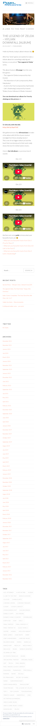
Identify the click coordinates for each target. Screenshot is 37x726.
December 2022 (7, 377)
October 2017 (7, 534)
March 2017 (6, 563)
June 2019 (6, 454)
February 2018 (7, 518)
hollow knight (25, 631)
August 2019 (6, 446)
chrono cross (9, 603)
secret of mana (22, 677)
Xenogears (7, 709)
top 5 (5, 691)
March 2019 (6, 466)
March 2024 (6, 357)
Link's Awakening (9, 638)
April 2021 (6, 401)
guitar (5, 631)
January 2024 (7, 361)
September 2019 (7, 442)
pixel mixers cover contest (14, 667)
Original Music (27, 660)
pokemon (7, 670)
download (27, 617)
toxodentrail (26, 691)
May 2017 (5, 554)
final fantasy (8, 624)
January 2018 (7, 522)
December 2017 (7, 526)
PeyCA (11, 663)
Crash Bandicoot (10, 610)
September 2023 (7, 369)
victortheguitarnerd (11, 698)
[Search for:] (13, 270)
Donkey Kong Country (12, 617)
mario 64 (27, 642)
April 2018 (6, 510)
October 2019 (7, 438)
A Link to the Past (10, 596)
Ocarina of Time (9, 652)
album (30, 592)
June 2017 (6, 550)
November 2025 (7, 345)
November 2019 (7, 434)
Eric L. (21, 621)
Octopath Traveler (10, 656)
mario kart (7, 645)
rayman (6, 674)
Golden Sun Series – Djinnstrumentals (13, 302)
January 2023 (7, 373)
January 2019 (7, 474)
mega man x (27, 645)
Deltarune (20, 613)
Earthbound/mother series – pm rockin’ (13, 306)
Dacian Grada (24, 610)
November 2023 (7, 365)
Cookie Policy (6, 718)
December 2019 (7, 430)
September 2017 (7, 538)
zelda (17, 709)
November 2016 (7, 579)
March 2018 (6, 514)
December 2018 (7, 478)
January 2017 (7, 571)
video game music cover (12, 705)
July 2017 (5, 546)
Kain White (19, 635)
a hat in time (21, 592)
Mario (19, 642)
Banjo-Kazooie (25, 596)
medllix (17, 645)
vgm (29, 695)
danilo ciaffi (8, 613)
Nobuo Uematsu (26, 649)
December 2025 (7, 341)
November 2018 (7, 482)
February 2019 (7, 470)
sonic (5, 681)
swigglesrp (24, 684)
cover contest (17, 606)
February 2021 (7, 405)
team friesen (8, 688)
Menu (31, 3)
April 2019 (6, 462)
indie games (7, 635)
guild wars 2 (23, 628)
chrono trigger (23, 603)
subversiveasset (16, 681)
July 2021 (5, 393)
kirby (27, 635)
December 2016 (7, 575)
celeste (6, 599)
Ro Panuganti (8, 677)
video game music (10, 702)
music (15, 649)
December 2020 (7, 409)
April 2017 (6, 558)
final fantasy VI (22, 624)
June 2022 (6, 381)
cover (5, 606)
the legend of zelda (24, 688)
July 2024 (5, 353)
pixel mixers (20, 663)
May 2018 (5, 506)
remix (14, 674)
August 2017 (6, 542)
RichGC (21, 674)
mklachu (6, 649)
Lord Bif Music (24, 638)
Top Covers (14, 691)
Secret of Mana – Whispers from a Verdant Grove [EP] (17, 285)
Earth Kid (7, 621)
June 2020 (6, 417)
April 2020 (6, 422)
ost (4, 663)
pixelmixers (17, 46)
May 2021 (5, 397)
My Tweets (5, 327)
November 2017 (7, 530)
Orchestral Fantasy (11, 660)
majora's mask (8, 642)
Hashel (13, 631)
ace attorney (8, 592)
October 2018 (7, 486)
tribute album (8, 695)
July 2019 (5, 450)
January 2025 (7, 349)
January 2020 (7, 426)
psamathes (17, 670)
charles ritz (17, 599)
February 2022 (7, 385)
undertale (21, 695)
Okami (23, 656)
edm (14, 621)
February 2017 (7, 567)
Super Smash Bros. (10, 684)
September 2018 (7, 490)
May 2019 (5, 458)
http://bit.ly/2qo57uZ (10, 127)
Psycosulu (28, 670)
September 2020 (7, 413)
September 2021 (7, 389)
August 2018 (6, 494)
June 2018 (6, 502)
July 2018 (5, 498)
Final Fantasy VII (9, 628)
